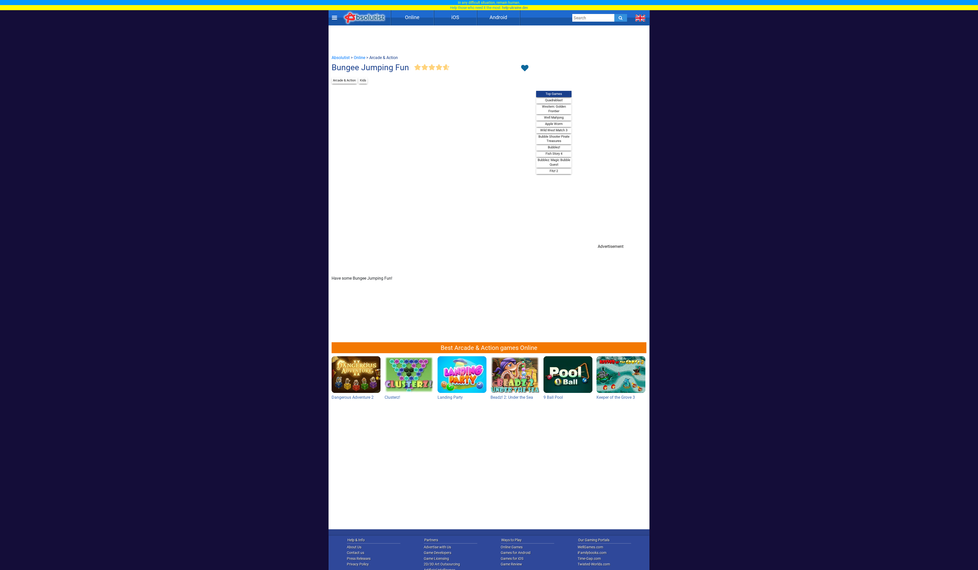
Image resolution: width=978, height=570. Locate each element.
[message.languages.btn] (640, 17)
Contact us (355, 553)
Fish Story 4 (554, 153)
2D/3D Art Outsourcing (442, 564)
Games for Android (516, 553)
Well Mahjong (554, 117)
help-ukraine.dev (515, 8)
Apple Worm (554, 124)
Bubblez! (554, 147)
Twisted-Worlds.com (594, 564)
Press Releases (359, 559)
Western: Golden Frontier (554, 109)
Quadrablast (554, 100)
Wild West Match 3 (553, 130)
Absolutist (341, 57)
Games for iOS (512, 559)
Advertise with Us (437, 547)
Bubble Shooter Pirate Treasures (553, 139)
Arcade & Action (344, 80)
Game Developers (437, 553)
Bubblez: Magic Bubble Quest (554, 162)
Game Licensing (436, 559)
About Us (354, 547)
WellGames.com (590, 547)
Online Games (512, 547)
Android (498, 17)
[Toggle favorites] (524, 68)
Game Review (511, 564)
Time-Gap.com (589, 559)
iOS (455, 17)
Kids (363, 80)
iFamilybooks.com (592, 553)
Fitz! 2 (554, 171)
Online (412, 17)
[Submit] (620, 18)
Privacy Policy (358, 564)
